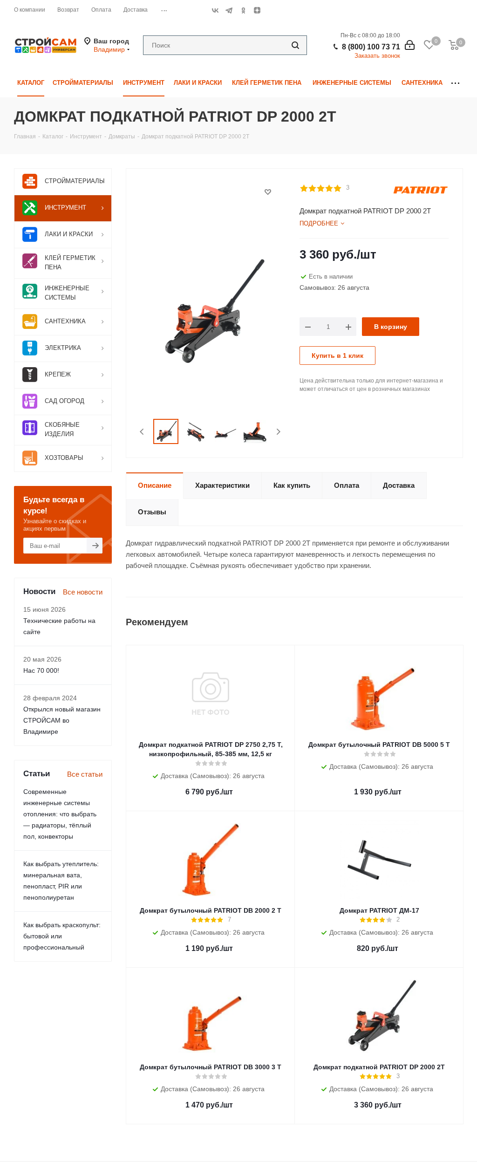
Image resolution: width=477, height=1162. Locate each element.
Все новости (82, 592)
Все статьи (84, 774)
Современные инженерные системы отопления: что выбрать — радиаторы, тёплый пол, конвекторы (59, 814)
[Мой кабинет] (410, 45)
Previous (142, 431)
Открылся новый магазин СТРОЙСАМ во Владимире (62, 720)
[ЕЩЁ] (455, 83)
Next (278, 431)
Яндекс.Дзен (257, 10)
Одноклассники (243, 10)
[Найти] (295, 45)
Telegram (229, 10)
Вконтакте (215, 10)
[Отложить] (268, 192)
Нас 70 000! (41, 670)
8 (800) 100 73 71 (371, 47)
